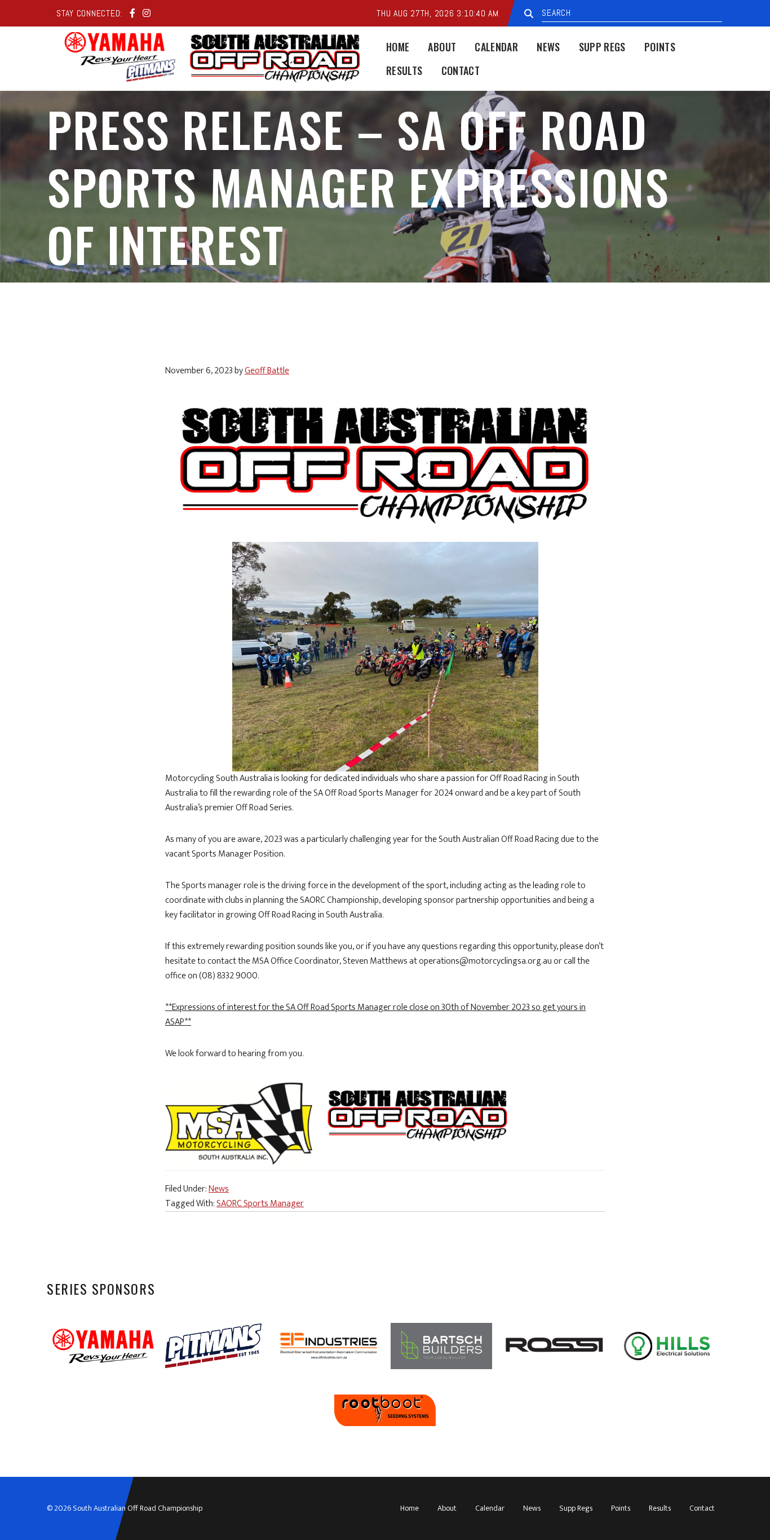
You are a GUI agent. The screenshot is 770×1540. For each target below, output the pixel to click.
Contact (702, 1508)
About (447, 1508)
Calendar (490, 1508)
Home (409, 1508)
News (219, 1189)
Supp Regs (575, 1508)
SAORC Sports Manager (260, 1203)
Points (620, 1508)
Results (660, 1508)
